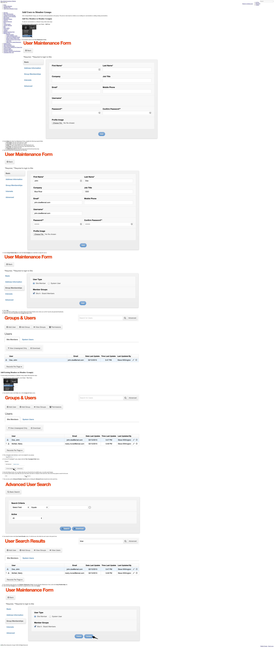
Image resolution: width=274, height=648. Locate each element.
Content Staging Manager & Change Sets (12, 47)
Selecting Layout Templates (9, 16)
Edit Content (6, 17)
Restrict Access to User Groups (13, 39)
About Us (5, 20)
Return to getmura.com (247, 3)
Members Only (6, 33)
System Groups (6, 43)
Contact (257, 4)
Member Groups (10, 34)
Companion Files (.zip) (8, 52)
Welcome (5, 12)
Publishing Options (7, 19)
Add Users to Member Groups (13, 37)
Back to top (270, 646)
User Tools (8, 41)
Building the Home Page (9, 32)
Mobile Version (263, 646)
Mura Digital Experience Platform (8, 1)
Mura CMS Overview (8, 14)
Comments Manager (8, 49)
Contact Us (5, 29)
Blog (4, 26)
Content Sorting (7, 24)
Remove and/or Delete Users (12, 38)
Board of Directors (7, 21)
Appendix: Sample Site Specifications (11, 51)
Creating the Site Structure (9, 15)
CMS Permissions (7, 44)
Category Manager (7, 25)
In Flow (257, 2)
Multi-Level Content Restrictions (13, 42)
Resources (258, 3)
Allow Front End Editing (9, 46)
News (4, 23)
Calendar (5, 30)
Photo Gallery (6, 28)
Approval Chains (7, 48)
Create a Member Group (11, 35)
